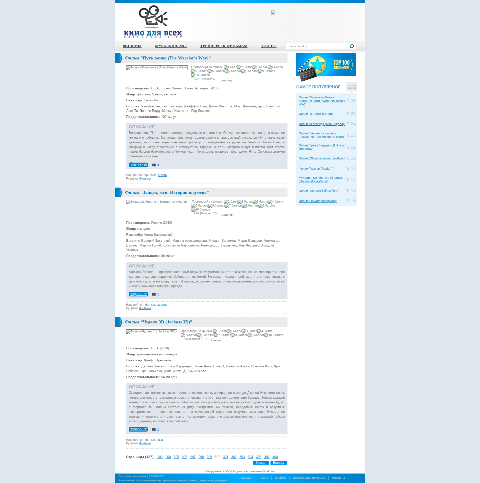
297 (193, 457)
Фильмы (145, 178)
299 (209, 457)
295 (176, 457)
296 (184, 457)
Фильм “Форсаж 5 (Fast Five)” (319, 191)
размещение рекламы (309, 478)
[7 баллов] (233, 71)
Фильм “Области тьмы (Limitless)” (322, 158)
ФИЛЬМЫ (132, 46)
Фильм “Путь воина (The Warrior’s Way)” (168, 57)
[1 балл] (230, 67)
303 (242, 457)
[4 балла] (275, 67)
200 (168, 457)
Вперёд (278, 463)
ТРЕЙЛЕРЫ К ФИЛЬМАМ (224, 46)
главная (246, 478)
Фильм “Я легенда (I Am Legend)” (322, 124)
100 (159, 457)
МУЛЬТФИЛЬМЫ (171, 46)
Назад (261, 463)
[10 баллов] (200, 75)
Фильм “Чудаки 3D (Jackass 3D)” (158, 321)
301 (225, 457)
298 (201, 457)
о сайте (280, 478)
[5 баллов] (199, 71)
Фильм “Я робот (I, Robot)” (317, 114)
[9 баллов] (266, 71)
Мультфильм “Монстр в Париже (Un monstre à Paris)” (321, 179)
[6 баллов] (216, 71)
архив (264, 478)
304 (250, 457)
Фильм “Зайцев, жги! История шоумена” (167, 192)
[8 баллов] (250, 71)
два (160, 440)
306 (267, 457)
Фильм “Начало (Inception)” (318, 201)
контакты (338, 478)
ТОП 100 (268, 46)
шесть (162, 175)
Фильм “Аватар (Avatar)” (315, 168)
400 (275, 457)
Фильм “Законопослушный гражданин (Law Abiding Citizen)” (322, 135)
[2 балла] (244, 67)
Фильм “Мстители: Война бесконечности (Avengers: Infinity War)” (322, 101)
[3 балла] (260, 67)
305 (258, 457)
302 (233, 457)
